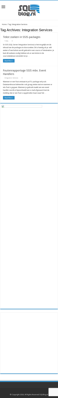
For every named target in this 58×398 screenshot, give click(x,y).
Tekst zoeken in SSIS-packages (21, 37)
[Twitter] (28, 391)
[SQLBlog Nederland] (29, 9)
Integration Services (11, 78)
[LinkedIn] (30, 391)
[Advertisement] (29, 343)
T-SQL (6, 41)
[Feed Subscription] (57, 30)
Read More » (9, 61)
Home (4, 24)
